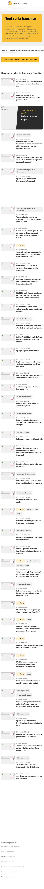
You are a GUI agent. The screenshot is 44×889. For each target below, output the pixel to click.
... (5, 9)
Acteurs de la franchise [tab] (9, 51)
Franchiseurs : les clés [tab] (26, 51)
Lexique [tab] (37, 51)
